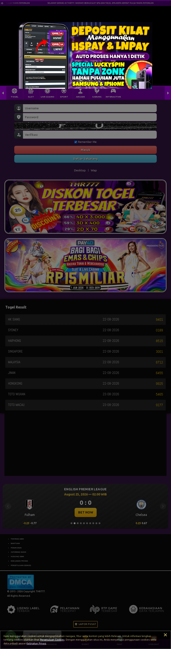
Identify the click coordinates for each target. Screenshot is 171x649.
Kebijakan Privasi (36, 643)
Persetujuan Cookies (52, 639)
